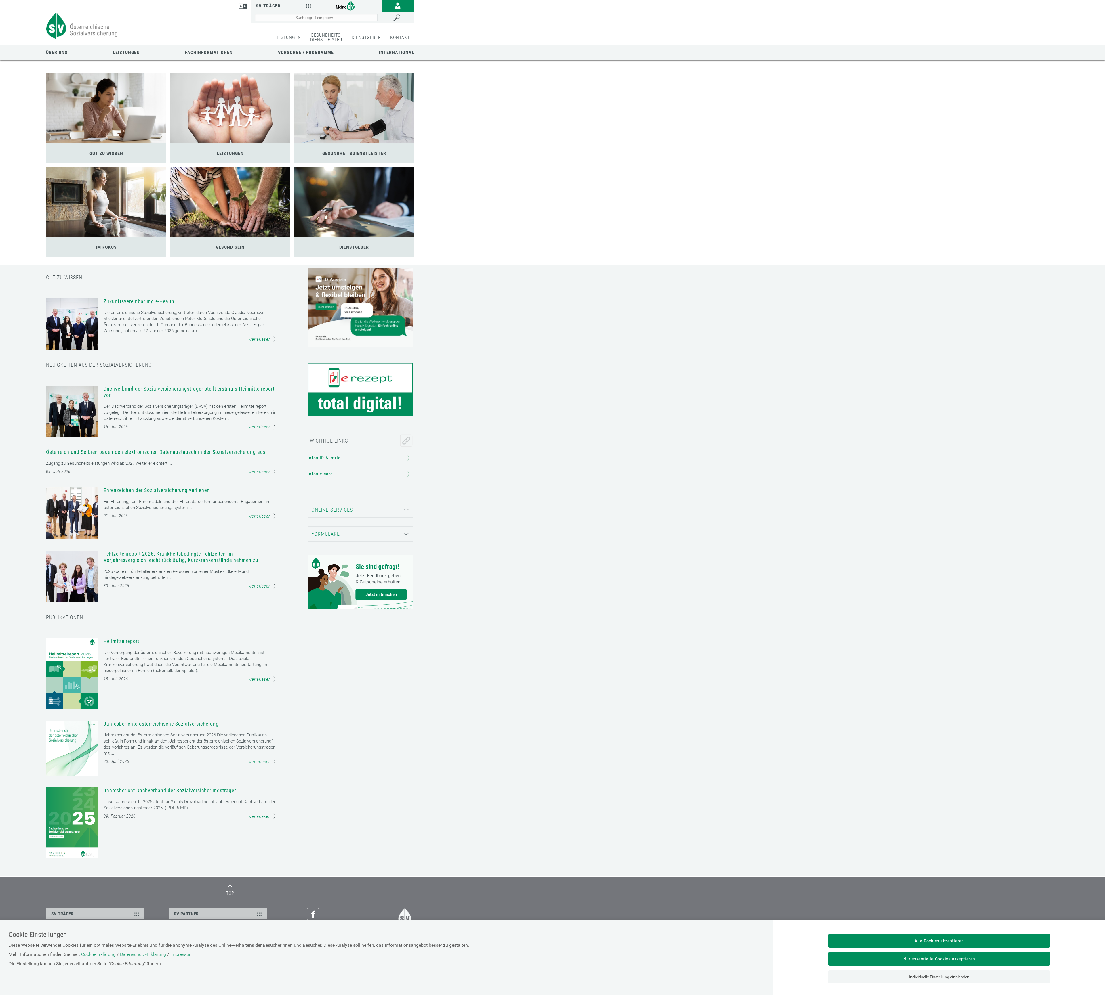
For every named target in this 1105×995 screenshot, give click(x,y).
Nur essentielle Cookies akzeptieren (939, 959)
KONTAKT (400, 37)
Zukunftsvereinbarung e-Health (139, 301)
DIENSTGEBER (366, 37)
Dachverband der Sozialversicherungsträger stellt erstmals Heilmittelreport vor (189, 392)
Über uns (57, 52)
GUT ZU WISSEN (106, 153)
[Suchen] (402, 18)
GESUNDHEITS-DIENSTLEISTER (326, 37)
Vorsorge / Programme (306, 52)
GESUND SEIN (230, 247)
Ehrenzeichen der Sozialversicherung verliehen (157, 490)
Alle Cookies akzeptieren (939, 941)
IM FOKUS (106, 247)
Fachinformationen (209, 52)
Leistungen (126, 52)
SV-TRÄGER (62, 913)
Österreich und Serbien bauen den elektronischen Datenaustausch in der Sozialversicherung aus (156, 452)
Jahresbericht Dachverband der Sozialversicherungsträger (170, 790)
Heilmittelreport (121, 641)
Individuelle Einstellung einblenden (939, 977)
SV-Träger (268, 6)
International (396, 52)
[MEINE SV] (348, 5)
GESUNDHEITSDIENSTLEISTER (354, 153)
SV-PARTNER (186, 913)
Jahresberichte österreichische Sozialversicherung (161, 724)
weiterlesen (260, 339)
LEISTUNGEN (288, 37)
